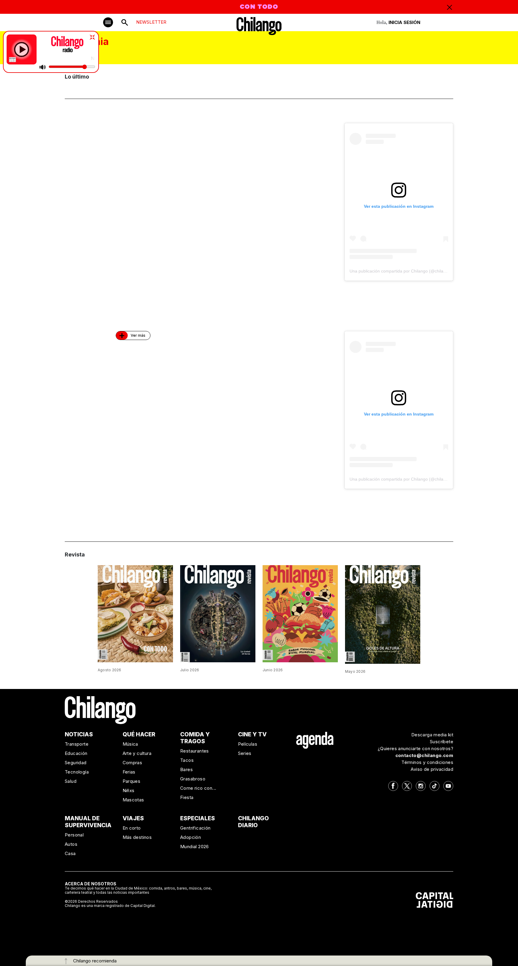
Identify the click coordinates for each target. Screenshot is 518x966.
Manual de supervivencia (88, 822)
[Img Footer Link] (315, 740)
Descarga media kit (432, 735)
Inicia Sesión (404, 22)
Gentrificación (195, 828)
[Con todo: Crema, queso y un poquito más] (135, 613)
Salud (70, 781)
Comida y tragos (195, 738)
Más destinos (137, 837)
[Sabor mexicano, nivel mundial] (300, 613)
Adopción (190, 837)
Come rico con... (198, 788)
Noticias (79, 734)
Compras (132, 762)
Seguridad (76, 762)
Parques (132, 781)
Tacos (187, 760)
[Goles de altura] (382, 614)
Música (130, 744)
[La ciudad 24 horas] (217, 613)
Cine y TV (252, 734)
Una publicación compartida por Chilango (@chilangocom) (405, 271)
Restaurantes (194, 751)
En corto (132, 828)
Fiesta (186, 797)
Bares (186, 769)
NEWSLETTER (151, 22)
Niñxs (129, 790)
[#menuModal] (108, 22)
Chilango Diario (253, 822)
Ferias (129, 772)
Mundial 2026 (194, 846)
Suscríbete (441, 741)
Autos (71, 844)
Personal (74, 835)
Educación (76, 753)
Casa (70, 853)
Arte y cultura (137, 753)
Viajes (133, 818)
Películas (248, 744)
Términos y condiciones (427, 762)
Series (245, 753)
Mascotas (133, 800)
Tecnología (77, 772)
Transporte (76, 744)
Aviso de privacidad (432, 769)
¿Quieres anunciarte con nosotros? (415, 748)
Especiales (197, 818)
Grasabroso (192, 779)
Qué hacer (139, 734)
